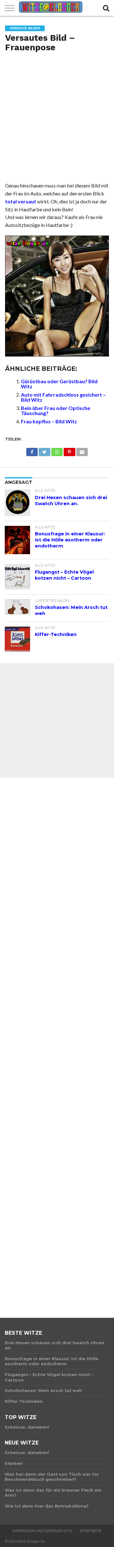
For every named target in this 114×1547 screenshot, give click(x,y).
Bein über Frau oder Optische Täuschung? (55, 410)
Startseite (90, 1531)
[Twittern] (44, 450)
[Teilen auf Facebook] (32, 450)
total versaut (20, 201)
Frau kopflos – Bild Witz (49, 421)
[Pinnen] (69, 450)
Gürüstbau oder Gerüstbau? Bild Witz (59, 383)
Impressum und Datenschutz (43, 1531)
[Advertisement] (57, 119)
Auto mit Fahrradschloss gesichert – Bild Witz (63, 397)
